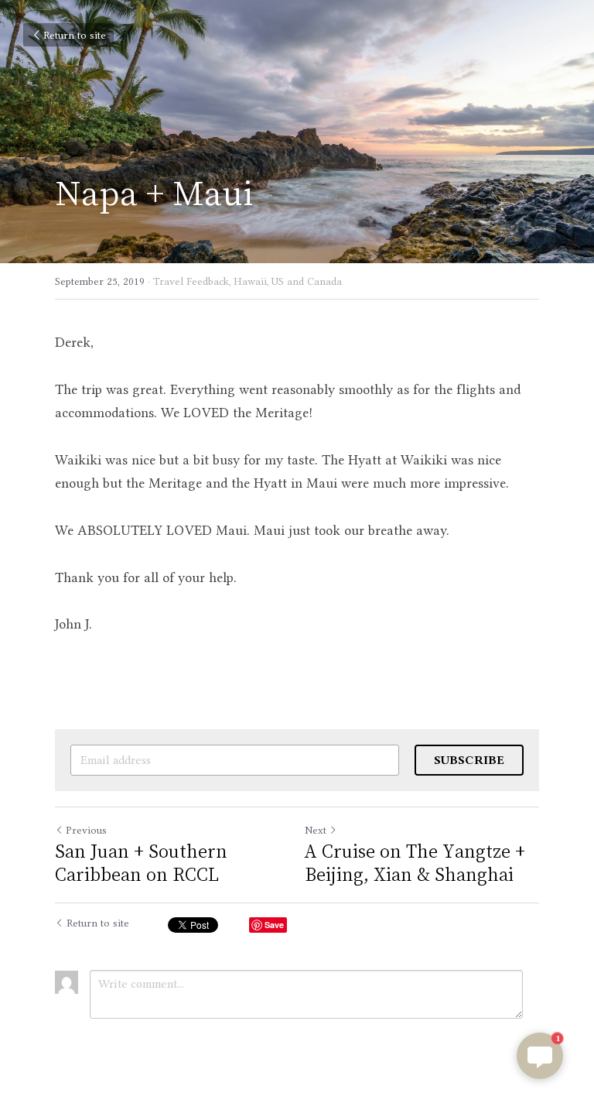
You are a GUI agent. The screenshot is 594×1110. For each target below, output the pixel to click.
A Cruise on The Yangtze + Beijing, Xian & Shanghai (415, 862)
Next (315, 830)
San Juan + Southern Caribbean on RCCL (141, 862)
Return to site (74, 35)
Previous (86, 830)
